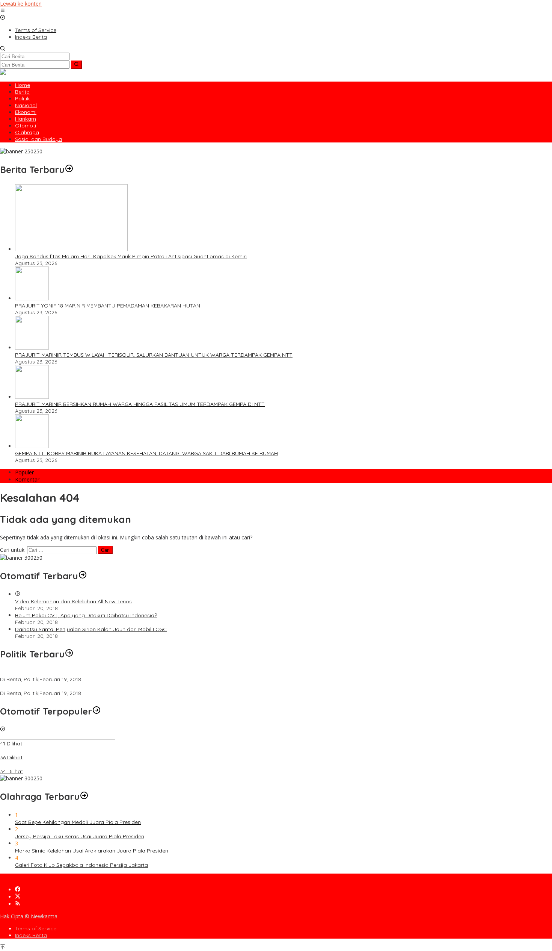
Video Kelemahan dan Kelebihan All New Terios (73, 601)
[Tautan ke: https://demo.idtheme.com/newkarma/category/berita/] (69, 169)
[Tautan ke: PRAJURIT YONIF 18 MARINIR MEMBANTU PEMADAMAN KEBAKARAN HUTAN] (32, 298)
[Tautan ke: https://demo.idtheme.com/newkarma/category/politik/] (69, 654)
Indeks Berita (31, 935)
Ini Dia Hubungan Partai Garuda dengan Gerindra (61, 672)
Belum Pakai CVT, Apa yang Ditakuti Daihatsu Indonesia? (86, 615)
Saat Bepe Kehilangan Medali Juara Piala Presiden (78, 822)
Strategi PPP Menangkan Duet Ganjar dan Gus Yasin (65, 686)
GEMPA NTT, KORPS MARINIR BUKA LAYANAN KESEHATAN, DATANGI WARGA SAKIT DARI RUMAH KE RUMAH (146, 453)
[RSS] (17, 903)
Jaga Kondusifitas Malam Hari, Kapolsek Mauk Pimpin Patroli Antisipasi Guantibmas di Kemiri (131, 256)
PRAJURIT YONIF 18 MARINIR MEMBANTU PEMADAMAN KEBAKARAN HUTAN (107, 305)
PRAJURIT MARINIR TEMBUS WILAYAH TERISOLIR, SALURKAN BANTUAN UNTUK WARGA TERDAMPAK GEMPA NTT (154, 354)
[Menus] (2, 10)
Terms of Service (35, 928)
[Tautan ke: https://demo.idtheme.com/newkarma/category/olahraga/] (84, 796)
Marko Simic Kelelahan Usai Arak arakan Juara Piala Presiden (91, 850)
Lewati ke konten (21, 3)
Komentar (27, 479)
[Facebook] (17, 889)
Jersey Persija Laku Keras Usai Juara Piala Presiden (79, 836)
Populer (24, 472)
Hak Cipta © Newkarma (28, 916)
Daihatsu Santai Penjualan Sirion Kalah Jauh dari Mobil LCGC (91, 629)
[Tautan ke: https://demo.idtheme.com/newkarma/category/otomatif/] (82, 576)
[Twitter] (17, 896)
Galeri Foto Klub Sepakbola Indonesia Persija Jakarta (81, 865)
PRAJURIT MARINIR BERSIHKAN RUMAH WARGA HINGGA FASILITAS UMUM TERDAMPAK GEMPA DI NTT (140, 404)
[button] (76, 65)
